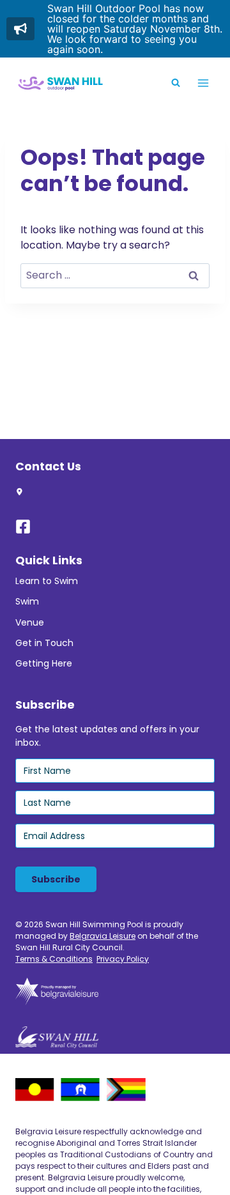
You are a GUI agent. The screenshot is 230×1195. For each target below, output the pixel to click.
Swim (27, 601)
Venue (29, 622)
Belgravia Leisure (102, 935)
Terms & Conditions (54, 958)
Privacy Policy (122, 958)
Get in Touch (44, 642)
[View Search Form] (176, 83)
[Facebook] (28, 526)
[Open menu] (203, 83)
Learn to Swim (46, 580)
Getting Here (43, 663)
